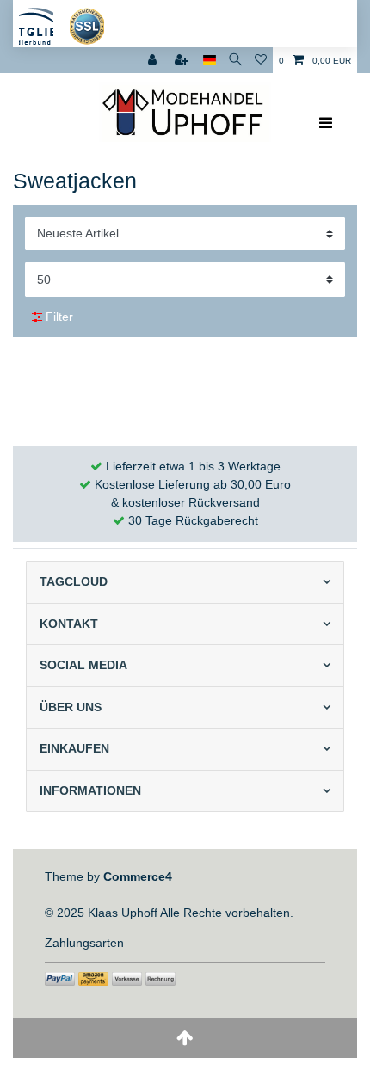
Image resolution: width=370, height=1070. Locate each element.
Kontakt (69, 623)
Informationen (90, 790)
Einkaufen (74, 748)
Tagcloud (74, 581)
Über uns (71, 707)
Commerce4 (137, 876)
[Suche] (235, 60)
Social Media (83, 665)
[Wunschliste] (261, 60)
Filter (57, 316)
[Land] (209, 60)
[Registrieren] (183, 60)
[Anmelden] (154, 60)
